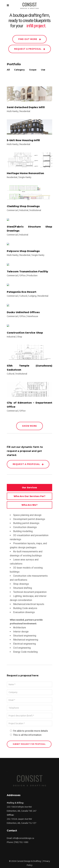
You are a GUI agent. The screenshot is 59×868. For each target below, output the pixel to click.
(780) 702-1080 (21, 842)
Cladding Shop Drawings (23, 206)
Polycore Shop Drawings (23, 251)
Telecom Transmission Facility (27, 271)
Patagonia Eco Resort (21, 291)
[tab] (29, 487)
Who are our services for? (29, 496)
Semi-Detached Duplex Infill (26, 107)
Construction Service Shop (25, 332)
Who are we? (29, 505)
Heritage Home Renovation (25, 173)
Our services (29, 487)
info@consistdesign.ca (23, 838)
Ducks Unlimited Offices (23, 312)
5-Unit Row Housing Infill (23, 140)
